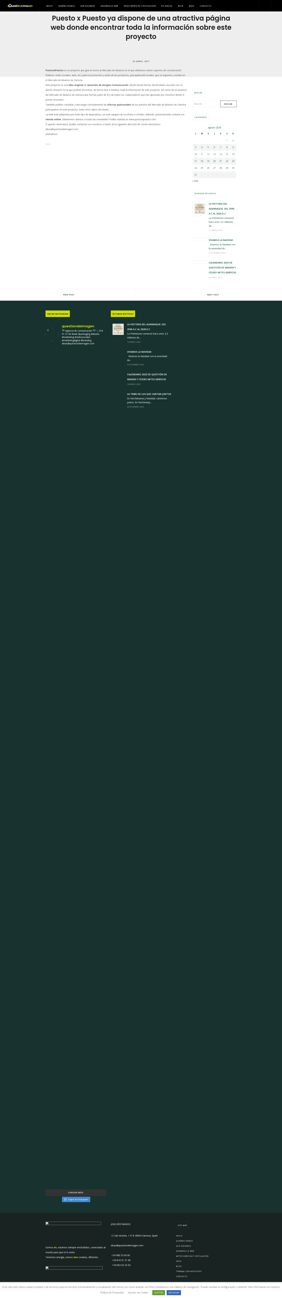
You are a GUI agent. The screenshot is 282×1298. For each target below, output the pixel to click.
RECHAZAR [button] (174, 1292)
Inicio (49, 6)
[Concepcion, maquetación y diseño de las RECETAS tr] (55, 985)
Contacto (205, 6)
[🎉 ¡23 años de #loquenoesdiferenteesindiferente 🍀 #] (75, 704)
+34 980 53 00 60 (120, 1255)
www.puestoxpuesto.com (142, 119)
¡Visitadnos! (51, 134)
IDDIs (191, 6)
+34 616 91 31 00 (121, 1260)
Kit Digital (166, 6)
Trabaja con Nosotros (189, 1271)
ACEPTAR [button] (158, 1292)
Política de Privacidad (112, 1292)
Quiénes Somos (66, 6)
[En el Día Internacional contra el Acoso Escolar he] (55, 647)
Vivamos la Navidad (221, 240)
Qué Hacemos (87, 6)
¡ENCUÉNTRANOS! (120, 1224)
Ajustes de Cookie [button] (138, 1292)
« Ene (195, 180)
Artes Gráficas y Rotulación (140, 6)
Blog (180, 6)
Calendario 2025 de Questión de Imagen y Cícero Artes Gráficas (222, 267)
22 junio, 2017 (141, 61)
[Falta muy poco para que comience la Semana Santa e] (75, 1020)
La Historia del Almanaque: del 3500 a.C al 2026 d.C (221, 208)
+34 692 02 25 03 (121, 1265)
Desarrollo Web (109, 6)
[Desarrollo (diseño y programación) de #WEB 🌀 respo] (55, 435)
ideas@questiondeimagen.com (62, 129)
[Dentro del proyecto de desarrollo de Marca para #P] (96, 452)
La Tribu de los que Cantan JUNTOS (149, 394)
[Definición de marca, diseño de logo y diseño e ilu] (96, 694)
